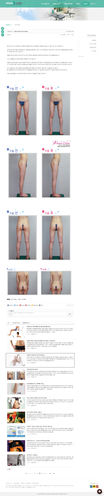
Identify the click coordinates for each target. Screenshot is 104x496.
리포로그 (86, 3)
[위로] (67, 305)
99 (42, 473)
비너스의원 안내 (45, 3)
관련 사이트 (93, 483)
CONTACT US (9, 483)
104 (50, 473)
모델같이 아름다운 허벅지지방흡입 (21, 31)
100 (45, 473)
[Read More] (40, 332)
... (32, 473)
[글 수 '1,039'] (8, 322)
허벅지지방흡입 (14, 299)
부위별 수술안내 (56, 3)
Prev (26, 473)
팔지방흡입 (24, 299)
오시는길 (94, 51)
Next (54, 473)
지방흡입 (19, 299)
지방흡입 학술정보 (68, 3)
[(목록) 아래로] (70, 305)
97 (37, 473)
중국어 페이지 (35, 483)
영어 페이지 (28, 483)
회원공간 (78, 3)
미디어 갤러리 (17, 24)
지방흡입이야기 (26, 322)
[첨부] (72, 305)
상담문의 (94, 40)
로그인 (93, 3)
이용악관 (23, 483)
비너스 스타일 (92, 43)
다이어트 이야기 (16, 322)
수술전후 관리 (92, 47)
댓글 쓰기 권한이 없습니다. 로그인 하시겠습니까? (24, 312)
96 (34, 473)
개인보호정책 (16, 483)
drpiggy (8, 34)
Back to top (81, 56)
